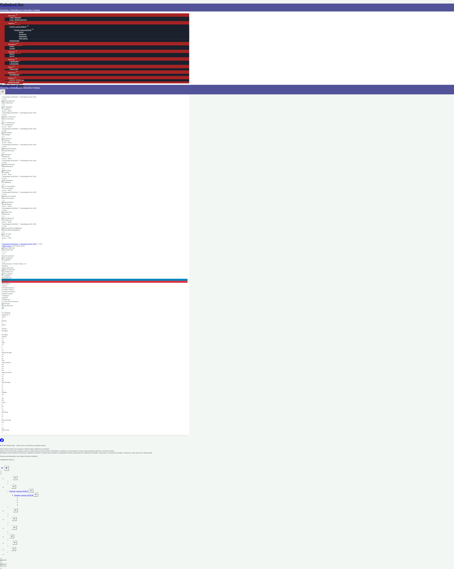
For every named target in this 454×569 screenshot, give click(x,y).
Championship (14, 41)
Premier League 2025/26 (23, 495)
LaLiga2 (12, 48)
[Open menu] (2, 91)
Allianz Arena (7, 246)
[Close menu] (0, 473)
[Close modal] (1, 558)
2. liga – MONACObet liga (18, 20)
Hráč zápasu (23, 38)
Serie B (11, 56)
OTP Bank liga (14, 75)
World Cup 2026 (13, 82)
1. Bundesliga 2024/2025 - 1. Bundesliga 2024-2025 (19, 244)
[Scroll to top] (2, 469)
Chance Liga (13, 69)
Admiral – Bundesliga (16, 80)
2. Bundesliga (14, 64)
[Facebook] (2, 441)
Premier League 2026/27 (19, 491)
